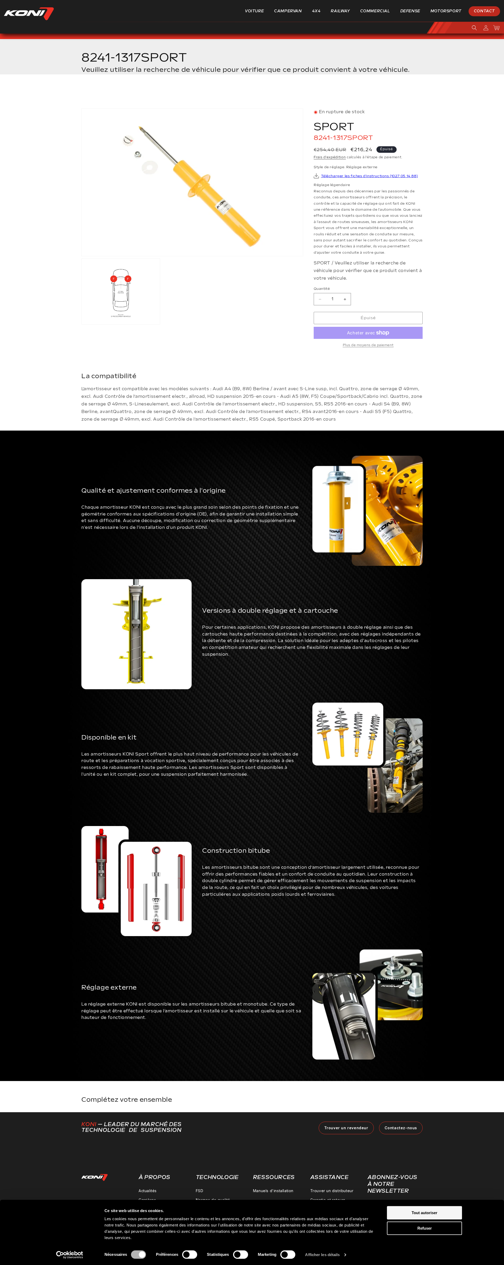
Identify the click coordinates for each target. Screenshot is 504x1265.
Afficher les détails (322, 1254)
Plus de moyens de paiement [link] (368, 345)
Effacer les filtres (397, 93)
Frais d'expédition (330, 158)
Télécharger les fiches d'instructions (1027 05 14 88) (369, 176)
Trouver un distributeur (332, 1190)
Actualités (148, 1190)
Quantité (322, 289)
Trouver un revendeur (346, 1128)
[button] (256, 11)
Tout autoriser (424, 1212)
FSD (199, 1190)
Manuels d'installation (273, 1190)
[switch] (189, 1254)
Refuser (424, 1228)
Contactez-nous (401, 1128)
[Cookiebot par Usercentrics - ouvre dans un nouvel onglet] (70, 1255)
